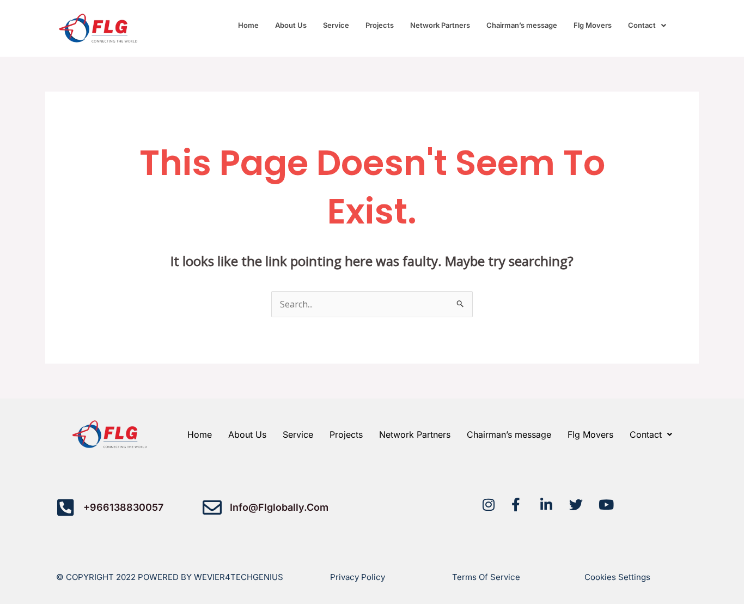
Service (336, 25)
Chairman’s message (521, 25)
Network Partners (440, 25)
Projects (379, 25)
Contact (642, 25)
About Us (291, 25)
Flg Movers (593, 25)
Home (248, 25)
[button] (647, 25)
